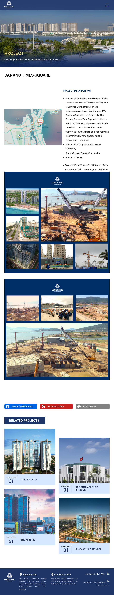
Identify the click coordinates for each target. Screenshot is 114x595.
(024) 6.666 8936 (101, 574)
